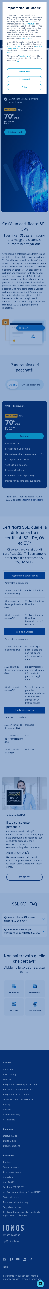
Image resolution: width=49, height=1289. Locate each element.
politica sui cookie (14, 46)
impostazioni (26, 39)
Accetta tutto (29, 24)
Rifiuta (9, 53)
